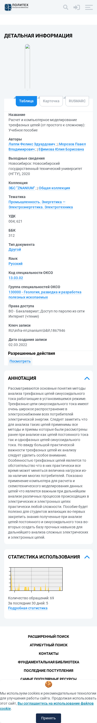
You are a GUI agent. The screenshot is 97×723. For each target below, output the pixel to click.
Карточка (51, 101)
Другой (15, 249)
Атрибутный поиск (49, 645)
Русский (16, 264)
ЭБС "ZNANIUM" (22, 188)
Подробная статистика (28, 608)
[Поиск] (65, 7)
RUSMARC (77, 101)
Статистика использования (44, 557)
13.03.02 (16, 278)
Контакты (48, 653)
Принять (48, 718)
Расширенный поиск (48, 636)
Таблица (26, 101)
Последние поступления (48, 671)
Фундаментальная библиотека (48, 662)
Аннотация (22, 378)
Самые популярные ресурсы (48, 679)
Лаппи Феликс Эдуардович (32, 144)
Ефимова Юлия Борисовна (61, 149)
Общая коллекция (54, 188)
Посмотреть (20, 361)
